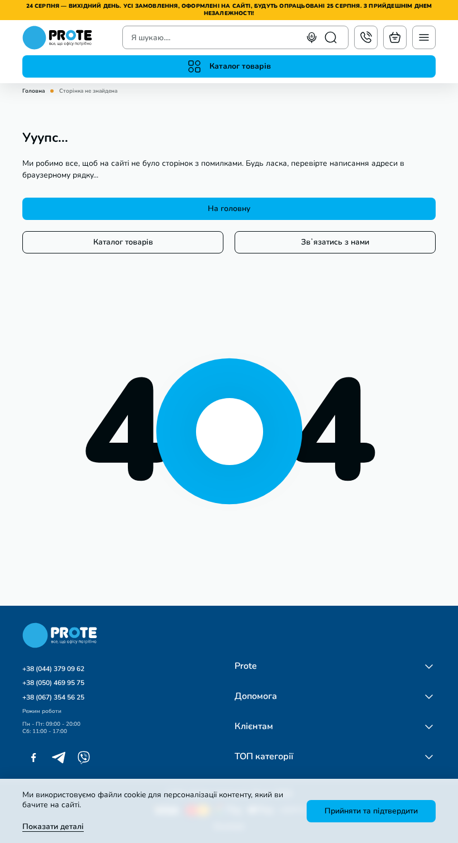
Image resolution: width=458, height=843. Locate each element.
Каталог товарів (123, 242)
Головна (33, 91)
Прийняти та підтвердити (371, 811)
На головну (229, 208)
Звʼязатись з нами (335, 242)
